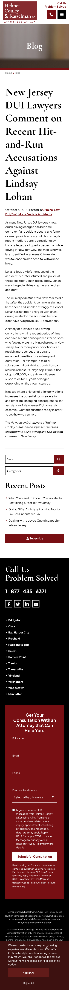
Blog (18, 72)
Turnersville (15, 669)
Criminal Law (51, 210)
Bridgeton (14, 620)
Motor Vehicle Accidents (35, 214)
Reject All (28, 983)
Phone (16, 772)
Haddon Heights (18, 644)
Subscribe (36, 538)
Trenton (13, 663)
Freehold (14, 638)
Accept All (28, 972)
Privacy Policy (46, 882)
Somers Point (17, 657)
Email (15, 755)
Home (8, 72)
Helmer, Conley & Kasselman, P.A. (23, 912)
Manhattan (15, 694)
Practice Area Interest (25, 790)
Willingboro (16, 681)
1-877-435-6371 (26, 591)
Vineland (14, 675)
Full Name (18, 738)
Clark (11, 626)
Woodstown (16, 687)
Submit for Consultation (34, 856)
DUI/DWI (11, 214)
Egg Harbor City (18, 632)
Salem (12, 651)
